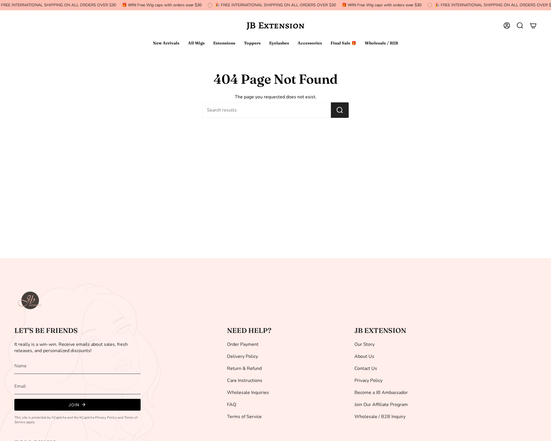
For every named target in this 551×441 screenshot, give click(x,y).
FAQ (231, 404)
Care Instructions (244, 380)
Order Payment (243, 344)
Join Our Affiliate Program (381, 404)
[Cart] (533, 25)
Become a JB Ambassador (381, 392)
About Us (364, 356)
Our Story (364, 344)
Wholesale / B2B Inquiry (380, 416)
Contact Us (365, 368)
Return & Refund (244, 368)
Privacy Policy (106, 417)
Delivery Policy (242, 356)
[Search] (340, 110)
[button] (520, 25)
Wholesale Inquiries (248, 392)
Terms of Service (244, 416)
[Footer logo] (30, 300)
